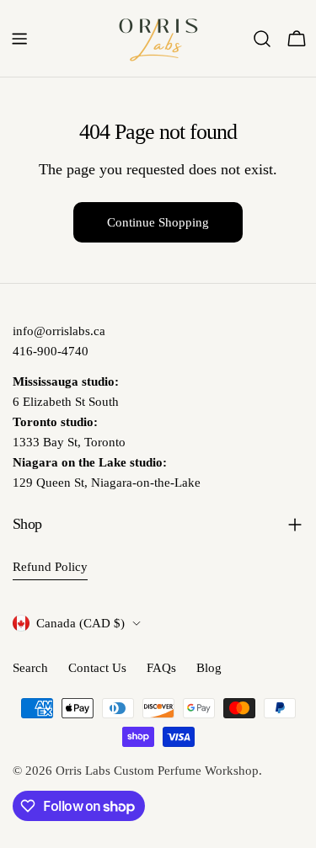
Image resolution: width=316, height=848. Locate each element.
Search (30, 668)
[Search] (262, 39)
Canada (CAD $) (80, 623)
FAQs (161, 668)
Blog (209, 668)
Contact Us (97, 668)
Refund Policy (50, 566)
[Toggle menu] (19, 39)
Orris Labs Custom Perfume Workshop (157, 770)
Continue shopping (158, 222)
